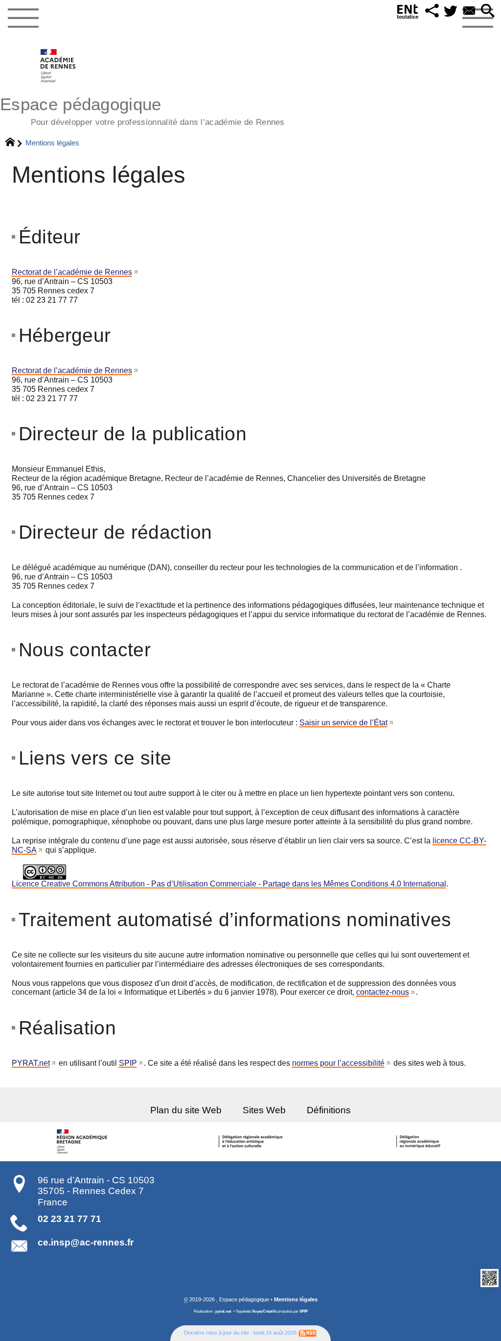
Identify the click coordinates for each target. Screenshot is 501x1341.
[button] (432, 11)
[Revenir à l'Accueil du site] (14, 143)
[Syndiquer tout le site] (307, 1333)
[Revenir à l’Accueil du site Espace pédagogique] (58, 65)
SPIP (128, 1063)
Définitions (329, 1110)
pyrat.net (223, 1311)
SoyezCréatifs (264, 1311)
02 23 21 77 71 (69, 1219)
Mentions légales (296, 1299)
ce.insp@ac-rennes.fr (86, 1242)
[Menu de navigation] (23, 18)
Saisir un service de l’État (343, 722)
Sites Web (264, 1110)
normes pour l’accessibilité (338, 1063)
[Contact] (469, 11)
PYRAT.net (31, 1063)
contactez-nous (382, 992)
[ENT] (408, 13)
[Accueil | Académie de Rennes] (83, 1141)
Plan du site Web (186, 1110)
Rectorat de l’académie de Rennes (72, 272)
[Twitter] (450, 11)
